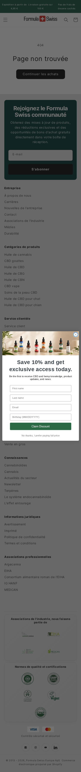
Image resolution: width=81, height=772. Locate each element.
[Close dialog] (75, 334)
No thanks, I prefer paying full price (40, 435)
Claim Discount (40, 426)
